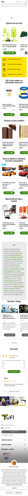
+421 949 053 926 (8, 425)
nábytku (12, 255)
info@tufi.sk (6, 428)
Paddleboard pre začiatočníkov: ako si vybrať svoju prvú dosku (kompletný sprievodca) (9, 317)
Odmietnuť (18, 492)
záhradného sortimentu (16, 257)
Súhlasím (14, 488)
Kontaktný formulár (14, 431)
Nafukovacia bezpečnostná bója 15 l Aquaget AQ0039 (10, 45)
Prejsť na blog (14, 342)
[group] (9, 41)
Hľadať (24, 5)
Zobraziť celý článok (10, 334)
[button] (10, 51)
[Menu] (26, 2)
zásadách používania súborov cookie (14, 484)
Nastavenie (9, 492)
